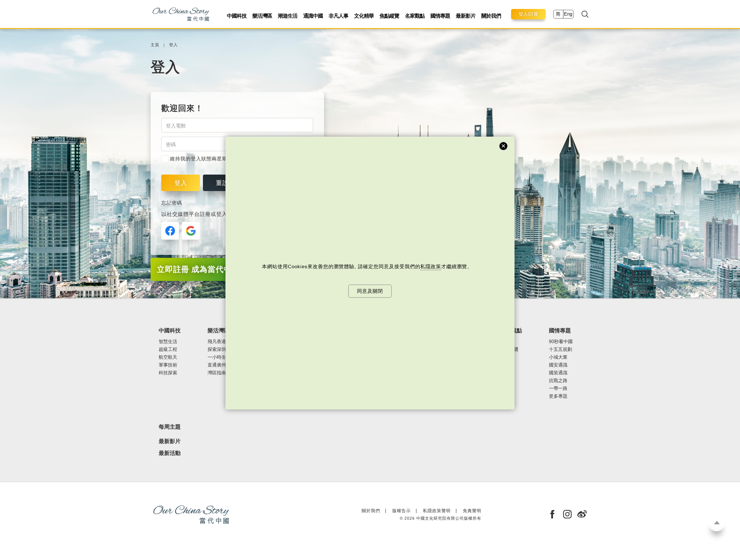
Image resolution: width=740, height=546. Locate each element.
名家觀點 (415, 16)
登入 (173, 45)
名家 (504, 341)
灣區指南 (217, 372)
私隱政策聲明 (437, 510)
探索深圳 (217, 349)
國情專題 (440, 16)
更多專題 (558, 396)
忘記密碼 (171, 203)
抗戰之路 (558, 380)
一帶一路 (558, 388)
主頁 (155, 45)
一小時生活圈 (221, 357)
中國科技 (237, 16)
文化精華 (364, 16)
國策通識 (558, 372)
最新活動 (170, 453)
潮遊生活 (287, 16)
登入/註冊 (528, 14)
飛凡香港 (217, 341)
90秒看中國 (561, 341)
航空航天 (168, 357)
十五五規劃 (560, 349)
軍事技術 (168, 364)
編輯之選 (509, 349)
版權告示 (401, 510)
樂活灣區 (262, 16)
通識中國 (313, 16)
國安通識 (558, 364)
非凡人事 (338, 16)
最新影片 (466, 16)
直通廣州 (217, 364)
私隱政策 (430, 266)
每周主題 (170, 427)
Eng (568, 14)
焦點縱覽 (389, 16)
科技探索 (168, 372)
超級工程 (168, 349)
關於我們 (491, 16)
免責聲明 (472, 510)
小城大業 (558, 357)
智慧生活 (168, 341)
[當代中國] (181, 14)
